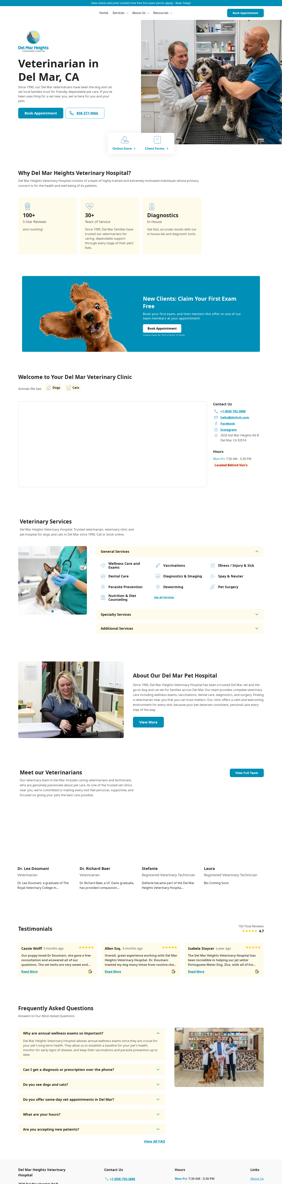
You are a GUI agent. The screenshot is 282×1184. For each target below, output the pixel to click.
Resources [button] (160, 13)
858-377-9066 (87, 113)
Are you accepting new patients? (51, 1129)
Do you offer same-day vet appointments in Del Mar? (68, 1099)
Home (103, 13)
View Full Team (246, 773)
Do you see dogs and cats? (45, 1084)
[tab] (52, 611)
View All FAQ (154, 1141)
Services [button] (119, 13)
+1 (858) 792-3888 (122, 1179)
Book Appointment (245, 13)
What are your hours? (41, 1114)
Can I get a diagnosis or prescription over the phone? (68, 1069)
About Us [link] (257, 1179)
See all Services (164, 597)
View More (148, 722)
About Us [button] (139, 13)
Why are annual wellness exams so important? (63, 1033)
